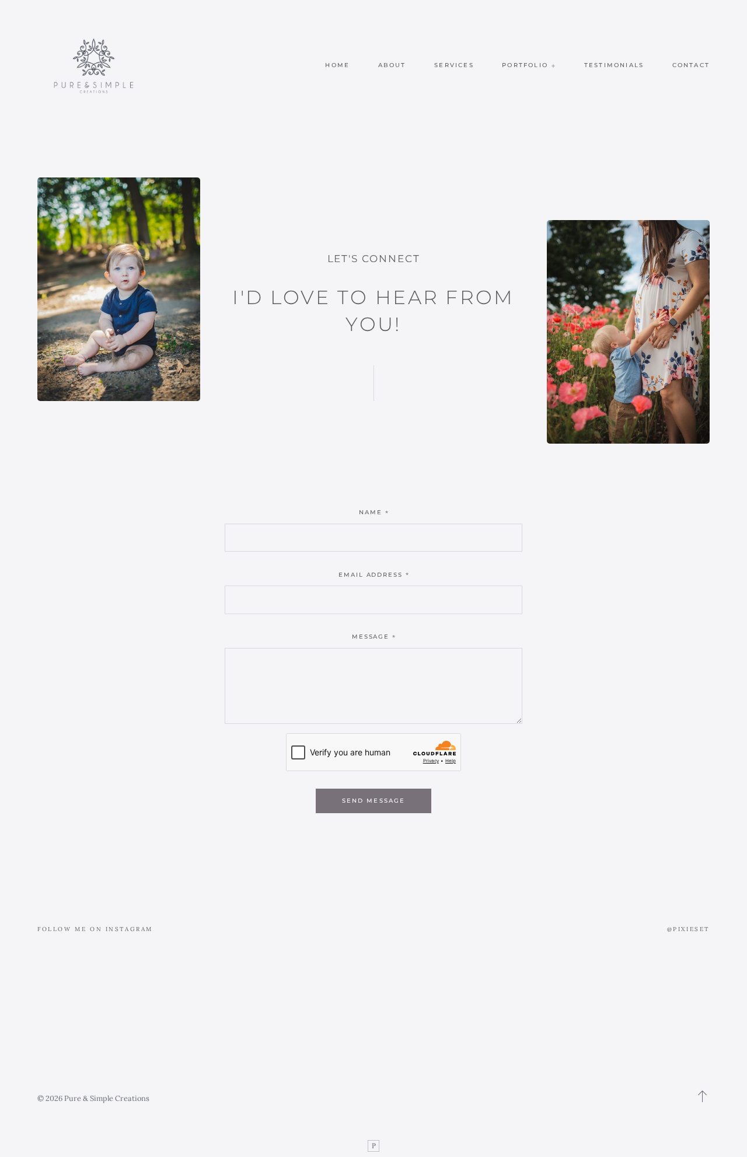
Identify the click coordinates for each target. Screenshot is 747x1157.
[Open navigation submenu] (553, 65)
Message (371, 636)
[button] (703, 1096)
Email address (370, 574)
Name (370, 512)
